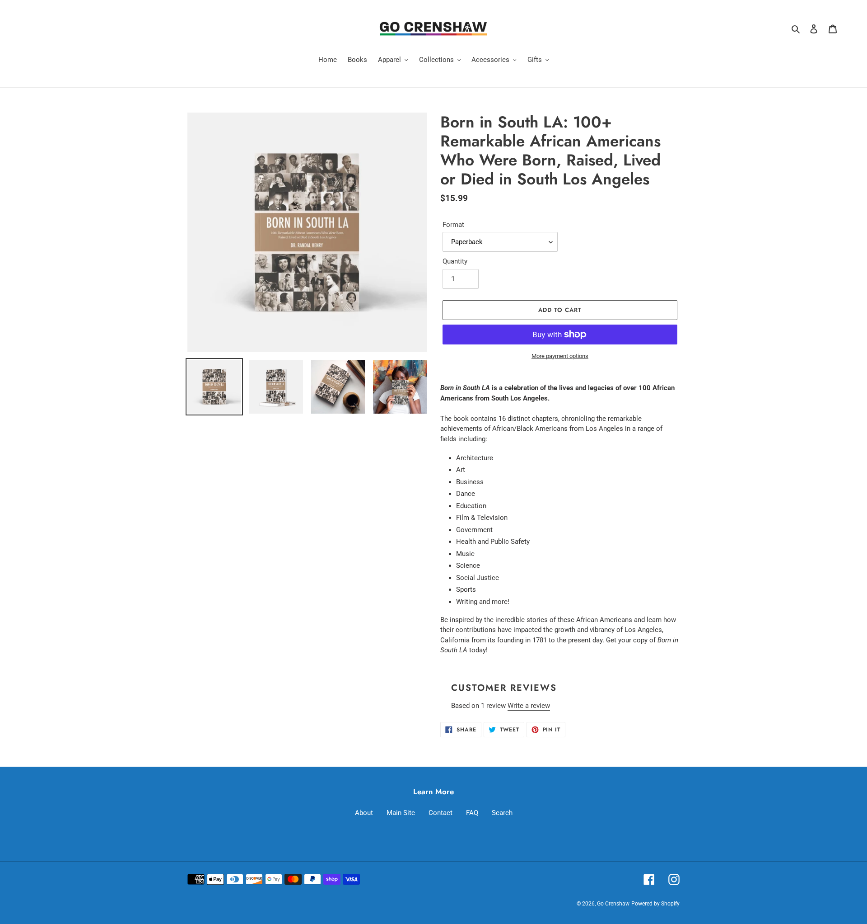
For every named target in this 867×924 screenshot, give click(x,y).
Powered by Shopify (655, 903)
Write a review (529, 706)
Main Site (401, 813)
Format (453, 225)
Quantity (455, 261)
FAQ (472, 813)
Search (502, 813)
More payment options (559, 356)
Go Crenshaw (613, 903)
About (364, 813)
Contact (440, 813)
